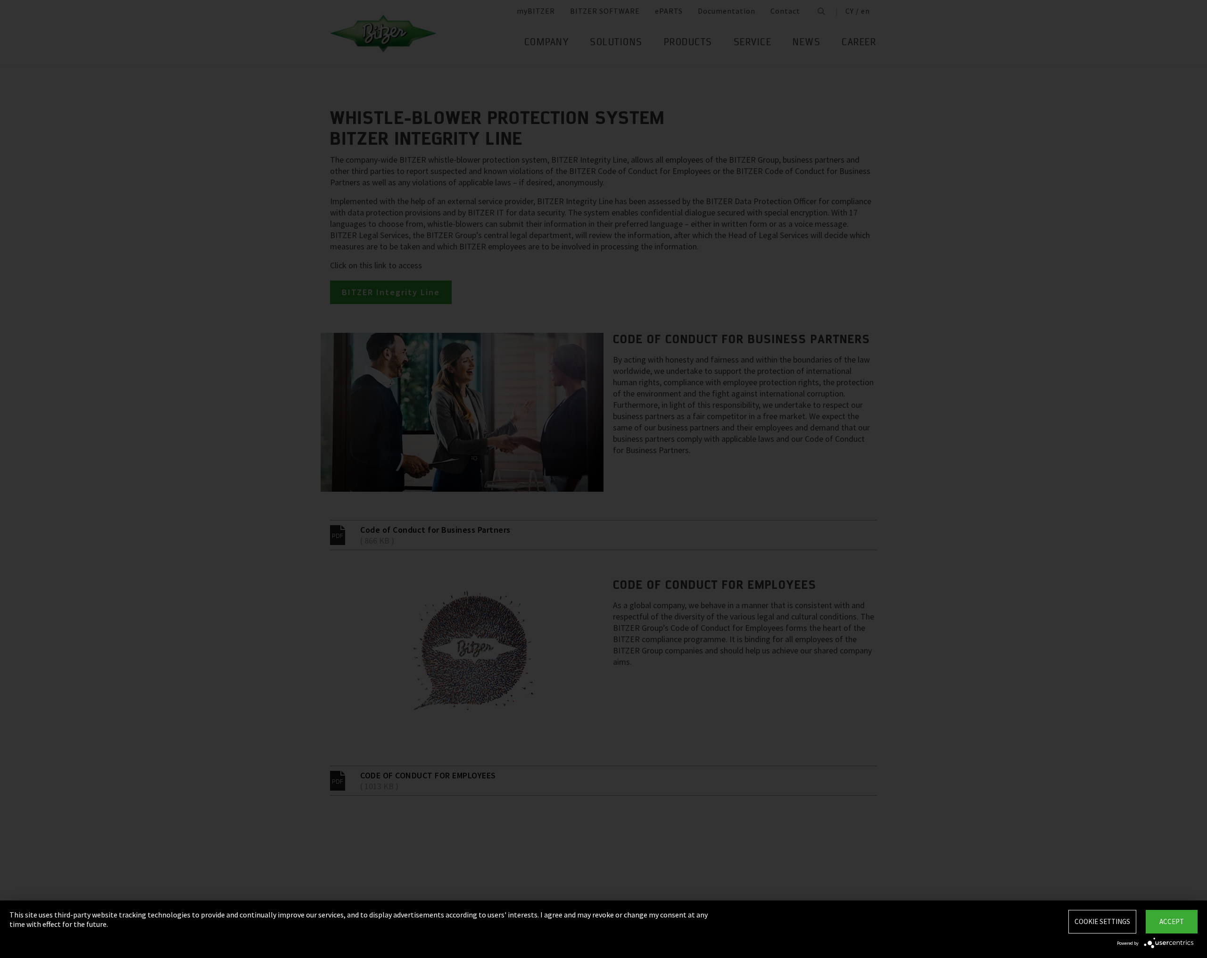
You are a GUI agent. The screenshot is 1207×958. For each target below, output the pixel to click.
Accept (1171, 921)
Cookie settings (1102, 921)
